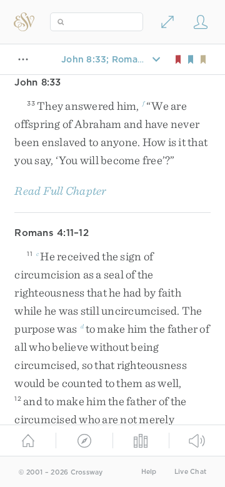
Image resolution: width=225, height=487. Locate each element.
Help (149, 472)
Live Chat (190, 472)
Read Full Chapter (60, 191)
